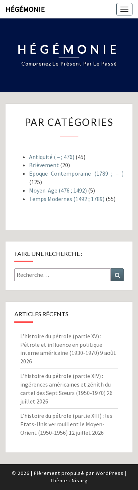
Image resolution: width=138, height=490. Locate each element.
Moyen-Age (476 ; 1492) (58, 190)
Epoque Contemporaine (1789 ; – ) (76, 173)
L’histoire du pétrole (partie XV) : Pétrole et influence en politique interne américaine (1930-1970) (61, 344)
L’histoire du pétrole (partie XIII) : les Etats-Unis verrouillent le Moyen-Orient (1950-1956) (66, 424)
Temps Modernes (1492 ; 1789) (67, 198)
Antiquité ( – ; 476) (51, 157)
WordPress (110, 473)
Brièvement (44, 165)
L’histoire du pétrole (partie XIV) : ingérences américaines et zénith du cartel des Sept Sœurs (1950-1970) (65, 384)
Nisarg (80, 480)
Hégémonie (25, 9)
